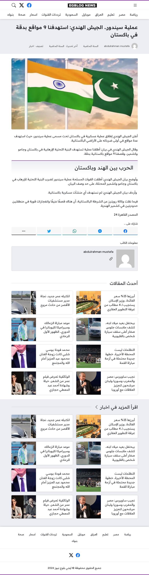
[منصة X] (21, 5)
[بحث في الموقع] (13, 5)
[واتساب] (74, 231)
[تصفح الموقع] (135, 5)
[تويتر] (49, 231)
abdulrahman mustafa (117, 45)
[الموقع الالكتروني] (111, 259)
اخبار (31, 45)
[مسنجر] (100, 231)
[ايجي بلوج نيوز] (82, 5)
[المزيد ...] (23, 231)
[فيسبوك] (29, 5)
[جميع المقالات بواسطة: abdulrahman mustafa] (125, 258)
